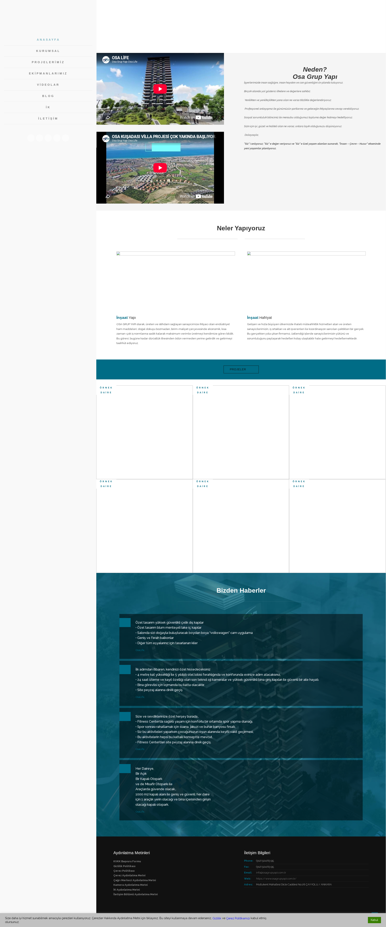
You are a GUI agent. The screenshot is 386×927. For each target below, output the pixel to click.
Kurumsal (48, 51)
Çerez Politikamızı (238, 918)
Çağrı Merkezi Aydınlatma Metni (134, 880)
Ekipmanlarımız (48, 73)
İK (48, 107)
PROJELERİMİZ (48, 62)
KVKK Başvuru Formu (127, 861)
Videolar (48, 84)
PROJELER (238, 369)
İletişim (48, 118)
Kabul (374, 920)
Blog (48, 96)
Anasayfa (48, 39)
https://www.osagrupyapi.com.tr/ (276, 878)
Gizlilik (217, 918)
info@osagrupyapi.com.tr (271, 872)
